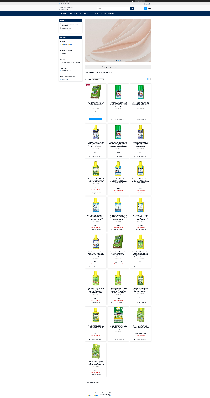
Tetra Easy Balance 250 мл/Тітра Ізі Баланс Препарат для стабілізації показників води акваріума (140, 144)
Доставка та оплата (107, 13)
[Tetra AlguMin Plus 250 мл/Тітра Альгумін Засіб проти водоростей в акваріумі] (95, 315)
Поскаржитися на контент (103, 395)
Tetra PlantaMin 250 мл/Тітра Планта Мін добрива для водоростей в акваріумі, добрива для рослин (95, 290)
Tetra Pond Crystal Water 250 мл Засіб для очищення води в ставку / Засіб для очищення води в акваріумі (118, 144)
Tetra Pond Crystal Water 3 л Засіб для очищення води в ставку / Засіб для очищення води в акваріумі (118, 104)
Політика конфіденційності (116, 395)
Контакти (95, 13)
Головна (63, 13)
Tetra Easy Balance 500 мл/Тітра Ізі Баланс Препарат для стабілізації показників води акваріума (96, 254)
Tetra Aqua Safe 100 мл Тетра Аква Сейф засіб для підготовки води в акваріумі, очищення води (118, 180)
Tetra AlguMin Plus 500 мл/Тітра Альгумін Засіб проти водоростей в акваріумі (96, 180)
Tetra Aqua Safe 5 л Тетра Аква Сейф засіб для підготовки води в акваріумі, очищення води (140, 217)
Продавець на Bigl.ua (105, 394)
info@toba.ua (65, 79)
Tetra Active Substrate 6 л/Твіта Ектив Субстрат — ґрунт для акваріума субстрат (118, 254)
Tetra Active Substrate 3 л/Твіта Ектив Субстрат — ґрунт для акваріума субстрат (96, 104)
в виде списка (150, 79)
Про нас (86, 13)
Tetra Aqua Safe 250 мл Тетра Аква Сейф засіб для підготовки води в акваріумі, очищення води (118, 217)
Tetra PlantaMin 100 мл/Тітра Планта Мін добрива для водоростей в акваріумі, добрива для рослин (140, 254)
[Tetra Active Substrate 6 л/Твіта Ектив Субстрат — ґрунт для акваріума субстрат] (118, 241)
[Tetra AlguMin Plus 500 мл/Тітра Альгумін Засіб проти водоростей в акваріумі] (95, 168)
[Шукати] (132, 8)
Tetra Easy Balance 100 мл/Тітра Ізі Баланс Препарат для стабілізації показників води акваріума (96, 144)
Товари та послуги (75, 13)
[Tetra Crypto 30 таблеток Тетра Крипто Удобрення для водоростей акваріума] (95, 351)
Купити (96, 119)
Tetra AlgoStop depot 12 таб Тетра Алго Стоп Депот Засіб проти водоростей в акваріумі (118, 327)
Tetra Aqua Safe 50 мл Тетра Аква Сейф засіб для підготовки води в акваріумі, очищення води (140, 180)
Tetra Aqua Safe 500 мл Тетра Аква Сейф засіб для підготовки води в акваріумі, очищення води (96, 217)
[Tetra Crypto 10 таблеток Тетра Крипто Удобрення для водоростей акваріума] (140, 315)
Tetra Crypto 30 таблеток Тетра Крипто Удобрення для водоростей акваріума (96, 363)
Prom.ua (113, 392)
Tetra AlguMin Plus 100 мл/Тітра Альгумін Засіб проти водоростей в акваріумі (140, 290)
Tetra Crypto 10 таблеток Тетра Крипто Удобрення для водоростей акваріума (140, 326)
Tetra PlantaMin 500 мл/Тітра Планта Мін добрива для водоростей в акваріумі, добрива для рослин (118, 290)
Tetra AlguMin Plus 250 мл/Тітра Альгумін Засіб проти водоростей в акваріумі (96, 326)
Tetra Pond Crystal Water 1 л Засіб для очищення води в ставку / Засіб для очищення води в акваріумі (140, 104)
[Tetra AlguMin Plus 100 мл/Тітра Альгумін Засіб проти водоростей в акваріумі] (140, 278)
